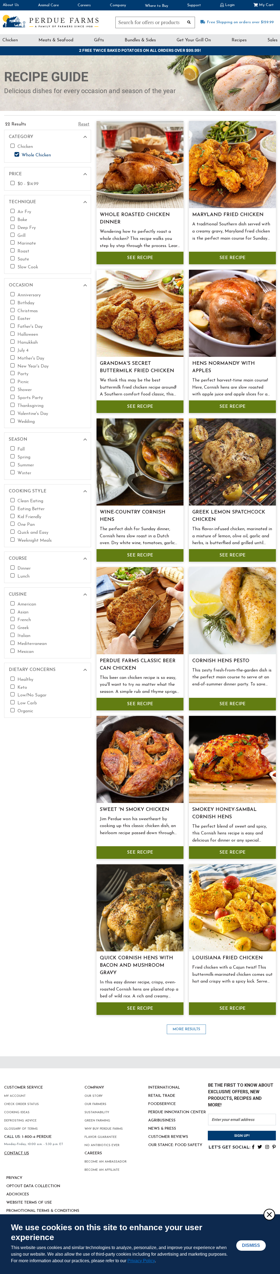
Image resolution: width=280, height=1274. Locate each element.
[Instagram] (267, 1146)
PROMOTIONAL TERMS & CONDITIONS (42, 1211)
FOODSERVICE (162, 1104)
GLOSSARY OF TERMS (21, 1128)
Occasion (21, 285)
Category (21, 137)
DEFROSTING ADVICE (20, 1120)
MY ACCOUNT (15, 1096)
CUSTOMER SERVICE (23, 1088)
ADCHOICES (17, 1194)
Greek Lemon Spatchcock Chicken (228, 516)
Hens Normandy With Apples (223, 367)
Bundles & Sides (140, 40)
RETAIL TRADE (161, 1096)
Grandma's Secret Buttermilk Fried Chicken (137, 367)
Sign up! (242, 1136)
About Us (11, 5)
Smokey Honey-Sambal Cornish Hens (224, 813)
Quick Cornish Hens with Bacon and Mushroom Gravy (136, 965)
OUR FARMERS (95, 1104)
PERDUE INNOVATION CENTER (177, 1112)
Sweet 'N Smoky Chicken (134, 809)
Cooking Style (27, 491)
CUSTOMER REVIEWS (168, 1137)
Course (18, 558)
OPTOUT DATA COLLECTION (33, 1186)
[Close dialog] (269, 1214)
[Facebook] (253, 1146)
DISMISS (251, 1245)
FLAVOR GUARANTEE (100, 1137)
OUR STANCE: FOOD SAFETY (175, 1145)
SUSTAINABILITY (96, 1112)
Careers (84, 5)
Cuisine (18, 594)
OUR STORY (93, 1096)
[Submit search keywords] (189, 21)
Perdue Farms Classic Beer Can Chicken (138, 665)
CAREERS (93, 1153)
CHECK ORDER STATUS (21, 1104)
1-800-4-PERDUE (37, 1137)
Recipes (239, 40)
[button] (227, 4)
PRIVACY (14, 1178)
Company (118, 5)
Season (18, 439)
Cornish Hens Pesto (220, 661)
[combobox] (155, 22)
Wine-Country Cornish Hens (132, 516)
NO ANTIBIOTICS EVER (101, 1145)
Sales (272, 40)
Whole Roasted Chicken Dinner (135, 219)
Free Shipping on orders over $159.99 (240, 22)
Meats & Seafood (56, 40)
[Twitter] (260, 1146)
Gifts (99, 40)
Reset (83, 124)
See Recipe (140, 258)
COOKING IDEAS (17, 1112)
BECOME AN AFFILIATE (101, 1170)
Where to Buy (156, 6)
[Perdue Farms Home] (50, 21)
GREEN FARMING (97, 1120)
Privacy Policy (141, 1260)
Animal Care (48, 5)
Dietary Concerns (32, 670)
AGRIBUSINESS (162, 1120)
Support (194, 5)
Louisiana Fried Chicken (227, 958)
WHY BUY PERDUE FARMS (103, 1128)
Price (15, 174)
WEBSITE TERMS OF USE (29, 1203)
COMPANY (94, 1088)
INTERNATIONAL (164, 1088)
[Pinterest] (274, 1146)
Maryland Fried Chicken (228, 215)
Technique (22, 202)
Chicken (10, 40)
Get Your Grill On (194, 40)
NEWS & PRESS (162, 1129)
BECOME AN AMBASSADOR (105, 1161)
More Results (186, 1029)
